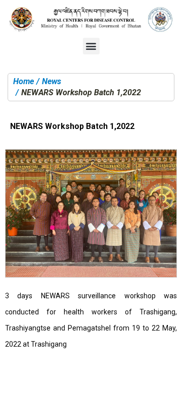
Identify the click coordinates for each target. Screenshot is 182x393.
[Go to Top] (167, 378)
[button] (91, 46)
